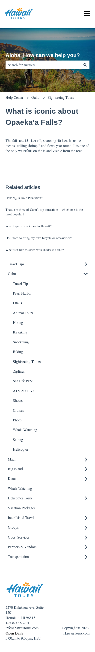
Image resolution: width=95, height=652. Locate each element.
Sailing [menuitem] (18, 439)
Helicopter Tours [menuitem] (20, 498)
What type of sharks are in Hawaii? (28, 226)
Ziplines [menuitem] (19, 371)
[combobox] (43, 65)
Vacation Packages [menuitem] (21, 507)
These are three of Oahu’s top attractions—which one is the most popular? (44, 211)
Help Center (14, 97)
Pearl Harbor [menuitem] (22, 293)
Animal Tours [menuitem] (23, 312)
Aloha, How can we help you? (43, 55)
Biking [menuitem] (18, 351)
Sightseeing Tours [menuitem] (27, 361)
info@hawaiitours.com (22, 627)
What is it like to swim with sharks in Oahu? (35, 250)
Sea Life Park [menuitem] (23, 380)
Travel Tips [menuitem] (16, 263)
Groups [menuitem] (13, 527)
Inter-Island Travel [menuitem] (21, 517)
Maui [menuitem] (11, 459)
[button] (85, 264)
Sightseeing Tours (61, 97)
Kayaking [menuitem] (20, 332)
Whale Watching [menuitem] (25, 429)
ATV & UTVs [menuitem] (23, 390)
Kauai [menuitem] (12, 478)
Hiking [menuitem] (18, 322)
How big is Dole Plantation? (24, 198)
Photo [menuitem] (17, 419)
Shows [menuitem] (18, 400)
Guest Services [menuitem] (19, 537)
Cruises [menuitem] (18, 410)
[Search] (85, 65)
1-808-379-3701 (17, 622)
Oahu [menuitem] (12, 273)
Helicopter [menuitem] (20, 449)
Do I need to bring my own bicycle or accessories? (38, 238)
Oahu (35, 97)
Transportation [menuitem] (18, 556)
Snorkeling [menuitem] (21, 341)
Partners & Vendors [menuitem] (22, 546)
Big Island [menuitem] (15, 468)
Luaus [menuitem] (17, 302)
